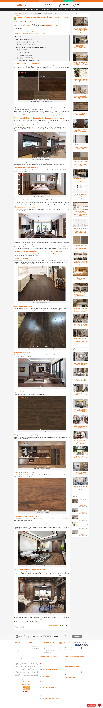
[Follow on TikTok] (80, 645)
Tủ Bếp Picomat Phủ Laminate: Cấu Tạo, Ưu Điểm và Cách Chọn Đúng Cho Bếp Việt (83, 510)
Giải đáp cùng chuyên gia (49, 650)
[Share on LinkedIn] (24, 627)
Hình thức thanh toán (35, 648)
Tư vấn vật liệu (17, 15)
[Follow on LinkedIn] (87, 645)
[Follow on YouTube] (81, 648)
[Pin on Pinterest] (22, 627)
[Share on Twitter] (17, 627)
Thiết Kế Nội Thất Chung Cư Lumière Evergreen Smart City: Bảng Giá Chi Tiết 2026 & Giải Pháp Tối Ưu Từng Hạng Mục (83, 502)
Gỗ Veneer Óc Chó (18, 209)
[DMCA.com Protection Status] (26, 687)
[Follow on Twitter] (82, 645)
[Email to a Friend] (20, 627)
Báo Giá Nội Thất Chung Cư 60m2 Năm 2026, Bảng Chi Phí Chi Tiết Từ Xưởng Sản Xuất (84, 532)
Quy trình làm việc (47, 652)
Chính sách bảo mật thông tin (37, 650)
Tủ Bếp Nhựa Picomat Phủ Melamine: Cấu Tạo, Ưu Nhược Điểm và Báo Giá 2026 (84, 517)
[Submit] (52, 1)
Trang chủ (24, 9)
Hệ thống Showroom (18, 650)
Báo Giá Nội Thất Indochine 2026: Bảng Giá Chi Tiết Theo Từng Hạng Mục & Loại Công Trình (83, 525)
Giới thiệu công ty (18, 644)
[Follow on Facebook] (76, 645)
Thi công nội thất (56, 9)
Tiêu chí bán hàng (18, 646)
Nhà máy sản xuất (33, 9)
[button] (42, 85)
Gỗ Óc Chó (16, 66)
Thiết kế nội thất (44, 9)
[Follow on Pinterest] (85, 645)
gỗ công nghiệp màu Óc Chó (50, 25)
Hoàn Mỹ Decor (25, 25)
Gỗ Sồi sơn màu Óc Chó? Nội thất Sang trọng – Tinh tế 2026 (28, 31)
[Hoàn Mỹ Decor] (20, 5)
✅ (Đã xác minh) (22, 13)
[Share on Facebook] (15, 627)
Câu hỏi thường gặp (48, 644)
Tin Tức (66, 9)
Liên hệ (79, 9)
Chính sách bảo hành (35, 646)
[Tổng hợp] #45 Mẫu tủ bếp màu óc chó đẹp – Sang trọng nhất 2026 (30, 33)
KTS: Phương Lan (30, 21)
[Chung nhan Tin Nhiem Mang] (26, 680)
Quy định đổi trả (47, 646)
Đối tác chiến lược (18, 648)
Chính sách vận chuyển (36, 644)
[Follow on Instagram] (78, 645)
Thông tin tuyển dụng (19, 652)
